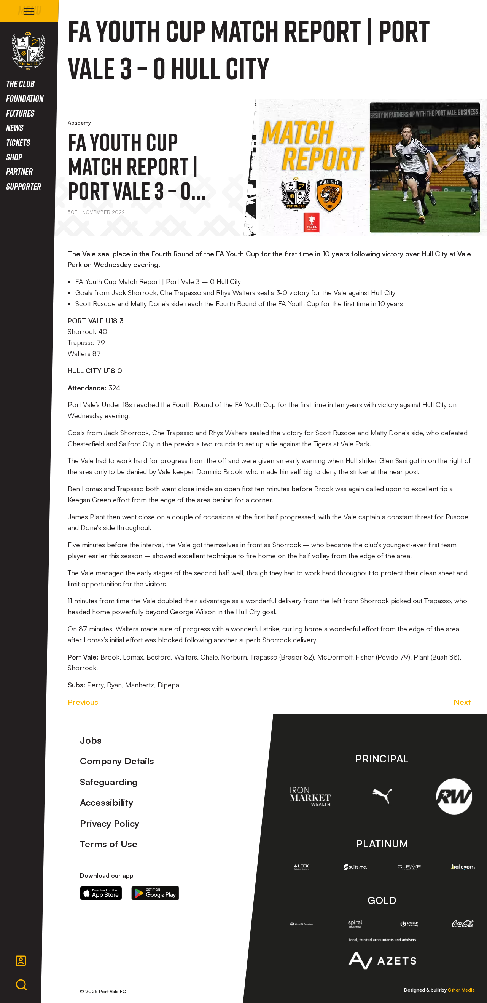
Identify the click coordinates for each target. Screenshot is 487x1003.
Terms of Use (108, 844)
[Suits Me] (355, 867)
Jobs (91, 740)
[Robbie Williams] (454, 796)
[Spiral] (355, 924)
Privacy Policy (110, 823)
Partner (19, 171)
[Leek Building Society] (301, 867)
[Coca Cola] (463, 924)
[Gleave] (409, 867)
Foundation (24, 98)
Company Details (117, 761)
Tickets (18, 142)
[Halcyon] (463, 867)
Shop (14, 156)
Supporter (23, 186)
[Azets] (382, 954)
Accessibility (107, 802)
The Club (20, 83)
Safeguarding (109, 781)
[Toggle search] (21, 985)
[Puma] (382, 796)
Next (462, 702)
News (14, 127)
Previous (83, 702)
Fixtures (20, 112)
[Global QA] (301, 924)
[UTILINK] (409, 924)
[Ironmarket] (310, 796)
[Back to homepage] (28, 50)
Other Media (461, 990)
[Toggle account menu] (20, 960)
